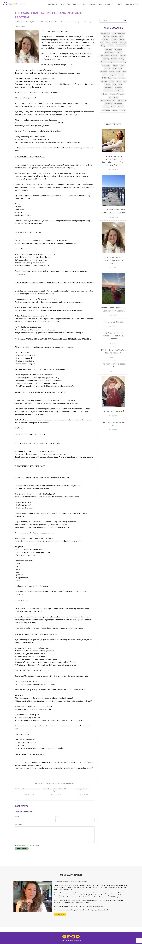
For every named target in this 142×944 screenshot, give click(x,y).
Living (114, 84)
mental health (108, 91)
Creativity (106, 59)
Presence (121, 107)
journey (119, 81)
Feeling (88, 22)
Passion (115, 97)
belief (121, 36)
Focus (114, 68)
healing (121, 75)
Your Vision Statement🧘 (113, 411)
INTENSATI (119, 4)
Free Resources (52, 4)
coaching (73, 22)
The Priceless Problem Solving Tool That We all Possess (113, 336)
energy (123, 62)
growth (111, 71)
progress (114, 110)
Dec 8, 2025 (113, 357)
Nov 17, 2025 (113, 430)
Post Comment (22, 848)
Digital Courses (65, 4)
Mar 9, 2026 (113, 268)
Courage (123, 55)
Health (104, 78)
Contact (61, 914)
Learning (108, 84)
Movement (120, 94)
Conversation (105, 55)
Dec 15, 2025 (113, 343)
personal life (122, 100)
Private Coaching (89, 4)
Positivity (106, 107)
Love (120, 84)
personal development (108, 100)
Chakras (115, 43)
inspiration (121, 78)
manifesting (108, 88)
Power (113, 107)
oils (110, 97)
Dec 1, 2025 (113, 371)
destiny (121, 59)
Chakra (108, 43)
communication (121, 46)
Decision (114, 59)
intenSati (104, 81)
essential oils (106, 65)
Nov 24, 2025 (113, 416)
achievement (105, 33)
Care (101, 43)
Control (119, 52)
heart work (112, 78)
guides (118, 71)
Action (114, 33)
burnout (121, 39)
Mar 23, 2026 (113, 170)
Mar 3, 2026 (113, 315)
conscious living (110, 52)
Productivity (105, 110)
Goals (120, 68)
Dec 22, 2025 (83, 794)
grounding (103, 71)
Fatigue (115, 65)
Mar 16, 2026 (113, 217)
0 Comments (21, 26)
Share (20, 21)
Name (17, 816)
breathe (114, 39)
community (108, 49)
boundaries (105, 39)
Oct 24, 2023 (29, 794)
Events (100, 4)
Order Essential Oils (131, 4)
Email (57, 816)
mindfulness (119, 91)
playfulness (118, 104)
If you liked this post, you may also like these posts (55, 783)
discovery (104, 62)
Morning (112, 94)
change (103, 46)
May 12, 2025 (55, 794)
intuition (111, 81)
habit (124, 71)
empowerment (81, 22)
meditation (118, 88)
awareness (66, 22)
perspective (108, 104)
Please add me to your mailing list (27, 845)
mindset (104, 94)
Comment (18, 824)
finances (107, 68)
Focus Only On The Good (81, 789)
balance (106, 36)
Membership (77, 4)
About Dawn (109, 4)
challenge (123, 43)
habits (105, 75)
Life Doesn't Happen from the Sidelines (27, 789)
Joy (125, 81)
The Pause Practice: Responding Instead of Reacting (113, 260)
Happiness (112, 75)
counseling (114, 55)
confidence (118, 49)
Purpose (122, 110)
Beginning (114, 36)
